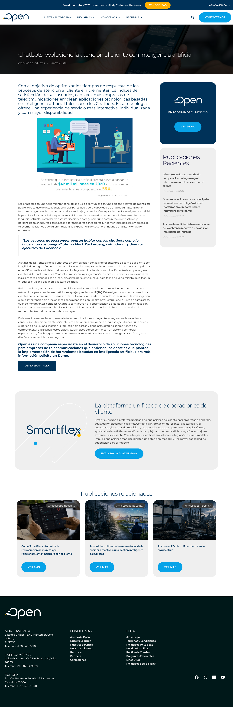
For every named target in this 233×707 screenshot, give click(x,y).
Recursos (132, 17)
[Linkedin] (214, 677)
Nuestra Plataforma (57, 17)
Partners (75, 656)
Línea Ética (133, 659)
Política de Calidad (137, 648)
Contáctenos (78, 659)
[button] (192, 17)
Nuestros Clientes (81, 648)
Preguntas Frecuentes (140, 656)
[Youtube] (223, 677)
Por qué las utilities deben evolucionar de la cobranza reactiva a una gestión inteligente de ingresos (186, 228)
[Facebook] (197, 677)
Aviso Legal (133, 637)
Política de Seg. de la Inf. (141, 663)
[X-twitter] (205, 677)
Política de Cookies (138, 652)
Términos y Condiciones (140, 640)
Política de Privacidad (139, 644)
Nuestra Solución (80, 640)
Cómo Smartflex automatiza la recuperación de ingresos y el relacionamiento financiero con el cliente (46, 550)
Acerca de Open (80, 637)
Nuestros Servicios (81, 644)
